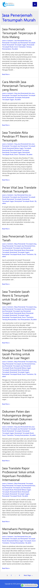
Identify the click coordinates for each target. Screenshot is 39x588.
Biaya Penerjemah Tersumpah (23, 244)
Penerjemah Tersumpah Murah (24, 201)
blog (15, 93)
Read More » (6, 74)
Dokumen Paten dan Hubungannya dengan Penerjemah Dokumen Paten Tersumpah (17, 417)
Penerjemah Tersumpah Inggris (16, 45)
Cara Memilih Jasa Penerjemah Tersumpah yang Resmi (18, 86)
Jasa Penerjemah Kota (21, 41)
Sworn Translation (20, 47)
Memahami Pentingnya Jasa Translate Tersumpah (19, 531)
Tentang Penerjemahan (9, 319)
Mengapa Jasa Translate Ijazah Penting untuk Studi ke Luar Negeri (18, 354)
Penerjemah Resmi (8, 150)
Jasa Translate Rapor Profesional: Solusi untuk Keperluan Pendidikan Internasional (18, 474)
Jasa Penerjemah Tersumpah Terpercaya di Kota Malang (19, 33)
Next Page (28, 575)
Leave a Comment (7, 41)
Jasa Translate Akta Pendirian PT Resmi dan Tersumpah (18, 136)
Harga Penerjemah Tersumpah (11, 246)
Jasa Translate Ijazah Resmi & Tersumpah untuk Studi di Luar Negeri (16, 297)
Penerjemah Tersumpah (14, 97)
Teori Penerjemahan (23, 319)
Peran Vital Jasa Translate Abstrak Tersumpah (19, 189)
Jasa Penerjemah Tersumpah (11, 248)
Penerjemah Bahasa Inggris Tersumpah (19, 148)
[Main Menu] (35, 4)
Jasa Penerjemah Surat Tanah (17, 238)
